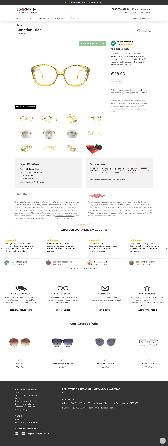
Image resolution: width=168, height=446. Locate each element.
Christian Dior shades (64, 216)
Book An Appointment (25, 401)
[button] (122, 43)
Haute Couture (106, 363)
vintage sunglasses (98, 202)
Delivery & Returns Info (21, 310)
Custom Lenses (63, 310)
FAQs (17, 398)
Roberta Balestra (62, 363)
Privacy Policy (21, 409)
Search (126, 13)
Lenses (31, 18)
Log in (134, 13)
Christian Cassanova (21, 262)
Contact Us (20, 393)
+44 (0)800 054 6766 (78, 408)
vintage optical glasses (121, 202)
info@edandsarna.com (104, 408)
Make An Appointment (147, 310)
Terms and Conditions (25, 407)
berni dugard (60, 262)
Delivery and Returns (24, 404)
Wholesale (20, 419)
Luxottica (148, 363)
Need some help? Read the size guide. (108, 180)
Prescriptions (44, 18)
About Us (59, 18)
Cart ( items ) (142, 18)
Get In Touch (105, 310)
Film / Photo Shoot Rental (27, 422)
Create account (145, 13)
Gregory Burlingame (105, 262)
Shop (19, 18)
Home (19, 25)
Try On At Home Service (26, 395)
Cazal (19, 363)
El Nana (140, 262)
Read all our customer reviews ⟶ (84, 269)
